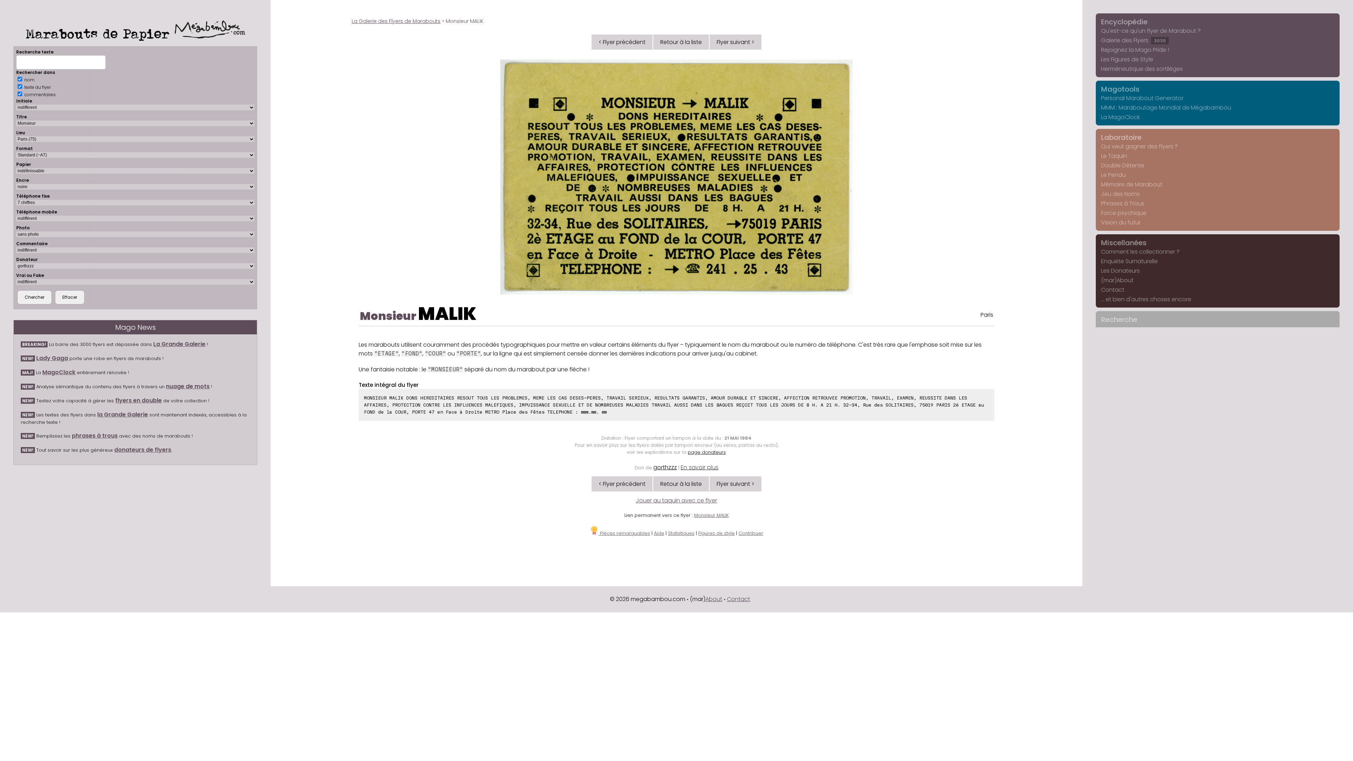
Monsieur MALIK (711, 515)
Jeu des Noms (1120, 194)
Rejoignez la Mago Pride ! (1135, 50)
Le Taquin (1114, 156)
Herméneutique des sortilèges (1142, 69)
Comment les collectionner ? (1140, 252)
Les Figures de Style (1127, 59)
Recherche (1119, 319)
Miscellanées (1124, 243)
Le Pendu (1113, 175)
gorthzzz (665, 467)
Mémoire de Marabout (1131, 184)
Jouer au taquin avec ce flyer (676, 500)
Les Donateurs (1120, 271)
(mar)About (1117, 280)
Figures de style (716, 533)
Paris (987, 315)
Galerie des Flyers (1133, 40)
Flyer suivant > (735, 42)
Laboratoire (1121, 137)
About (713, 599)
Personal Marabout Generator (1142, 98)
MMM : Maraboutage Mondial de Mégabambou (1166, 108)
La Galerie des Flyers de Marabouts (396, 21)
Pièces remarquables (624, 533)
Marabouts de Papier (100, 33)
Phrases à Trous (1122, 203)
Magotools (1120, 89)
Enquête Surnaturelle (1129, 261)
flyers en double (138, 400)
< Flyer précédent (622, 42)
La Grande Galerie (179, 344)
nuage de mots (188, 386)
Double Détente (1122, 165)
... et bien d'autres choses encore (1146, 299)
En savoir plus (699, 467)
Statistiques (681, 533)
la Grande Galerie (122, 414)
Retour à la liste (681, 42)
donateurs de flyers (142, 450)
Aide (659, 533)
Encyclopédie (1124, 22)
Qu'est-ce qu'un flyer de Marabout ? (1151, 31)
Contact (1112, 290)
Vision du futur (1121, 222)
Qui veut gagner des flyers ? (1139, 146)
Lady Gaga (52, 358)
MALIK (447, 313)
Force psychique (1124, 213)
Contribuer (751, 533)
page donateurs (707, 452)
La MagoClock (1120, 117)
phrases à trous (95, 436)
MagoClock (58, 372)
